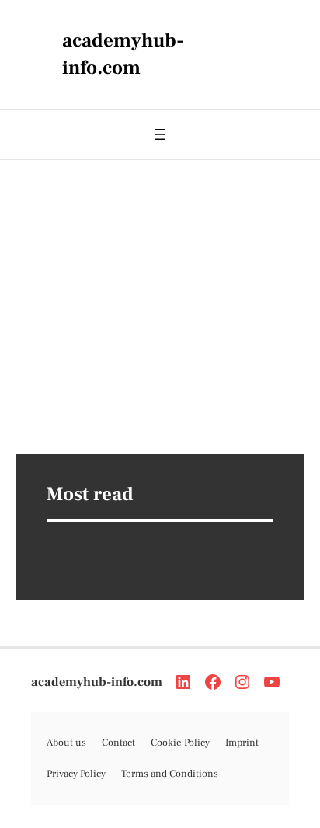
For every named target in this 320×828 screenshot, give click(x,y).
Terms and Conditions (169, 773)
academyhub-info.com (96, 681)
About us (66, 742)
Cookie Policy (180, 742)
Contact (118, 742)
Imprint (242, 742)
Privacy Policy (76, 773)
